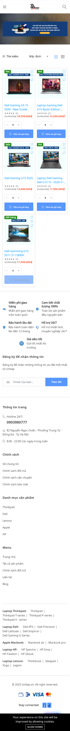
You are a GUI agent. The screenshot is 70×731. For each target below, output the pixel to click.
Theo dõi (56, 381)
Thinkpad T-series (14, 615)
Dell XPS (28, 626)
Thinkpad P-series (40, 615)
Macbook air (36, 642)
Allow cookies (35, 727)
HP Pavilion (10, 654)
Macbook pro (57, 642)
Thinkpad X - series (15, 619)
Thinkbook (34, 661)
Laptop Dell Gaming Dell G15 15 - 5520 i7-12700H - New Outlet (50, 182)
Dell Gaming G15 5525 (18, 178)
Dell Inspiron (31, 631)
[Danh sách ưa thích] (32, 75)
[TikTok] (49, 705)
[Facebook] (44, 705)
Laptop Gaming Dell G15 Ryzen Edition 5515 (49, 109)
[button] (38, 56)
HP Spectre (28, 649)
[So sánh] (32, 79)
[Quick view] (32, 71)
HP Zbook (27, 654)
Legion (17, 665)
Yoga (6, 665)
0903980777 (17, 422)
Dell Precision (46, 626)
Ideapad (50, 661)
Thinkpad (37, 611)
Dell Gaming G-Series (16, 635)
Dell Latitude (11, 631)
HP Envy (45, 649)
